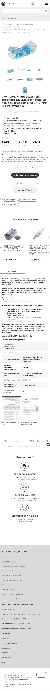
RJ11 (24, 441)
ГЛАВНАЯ (7, 634)
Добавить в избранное (27, 200)
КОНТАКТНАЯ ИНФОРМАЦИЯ (17, 604)
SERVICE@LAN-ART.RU (22, 628)
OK (41, 675)
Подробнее (6, 138)
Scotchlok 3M (42, 441)
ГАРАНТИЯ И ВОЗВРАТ (10, 643)
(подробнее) (38, 161)
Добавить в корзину (26, 175)
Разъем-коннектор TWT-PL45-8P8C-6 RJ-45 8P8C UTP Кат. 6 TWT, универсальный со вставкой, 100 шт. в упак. (15, 247)
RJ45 (5, 441)
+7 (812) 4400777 (19, 619)
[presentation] (1, 238)
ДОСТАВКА (6, 648)
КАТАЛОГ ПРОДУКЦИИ (14, 552)
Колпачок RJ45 (9, 446)
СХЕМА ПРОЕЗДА (8, 609)
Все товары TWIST (11, 204)
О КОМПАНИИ (7, 639)
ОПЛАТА (5, 653)
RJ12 (32, 441)
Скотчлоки (14, 441)
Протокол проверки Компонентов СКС (29, 423)
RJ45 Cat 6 (23, 446)
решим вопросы (25, 521)
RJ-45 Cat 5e (36, 446)
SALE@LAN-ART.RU (23, 623)
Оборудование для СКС (25, 24)
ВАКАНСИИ (6, 657)
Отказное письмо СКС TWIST (11, 423)
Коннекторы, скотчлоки (11, 27)
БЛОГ (4, 662)
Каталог (11, 24)
